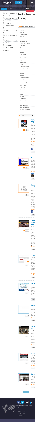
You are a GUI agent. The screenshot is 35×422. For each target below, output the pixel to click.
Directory (18, 2)
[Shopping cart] (32, 2)
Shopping (8, 42)
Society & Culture (9, 45)
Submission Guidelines (19, 8)
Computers (8, 20)
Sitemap (20, 409)
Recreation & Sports (10, 35)
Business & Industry (10, 18)
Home (4, 8)
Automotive (8, 15)
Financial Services (10, 25)
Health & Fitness (9, 28)
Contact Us (21, 415)
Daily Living (8, 23)
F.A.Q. (27, 8)
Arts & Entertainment (10, 13)
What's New (10, 8)
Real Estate (8, 33)
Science (7, 40)
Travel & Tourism (9, 47)
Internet (7, 30)
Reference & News (10, 37)
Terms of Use (21, 411)
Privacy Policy (21, 413)
